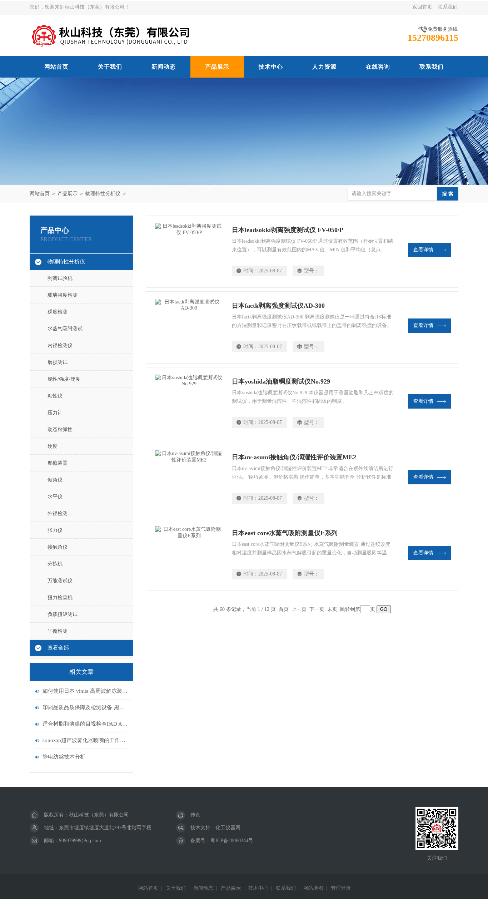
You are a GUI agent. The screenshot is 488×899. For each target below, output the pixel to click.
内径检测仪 (60, 345)
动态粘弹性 (60, 429)
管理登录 (341, 888)
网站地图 (313, 888)
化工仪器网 (227, 827)
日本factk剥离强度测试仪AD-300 (278, 305)
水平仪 (55, 496)
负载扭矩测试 (63, 614)
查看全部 (58, 648)
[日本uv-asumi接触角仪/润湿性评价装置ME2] (189, 479)
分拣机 (55, 564)
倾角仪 (55, 480)
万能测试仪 (60, 580)
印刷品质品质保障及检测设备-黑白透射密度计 (85, 707)
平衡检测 (58, 631)
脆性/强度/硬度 (64, 379)
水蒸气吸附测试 (65, 328)
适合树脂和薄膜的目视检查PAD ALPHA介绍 (85, 724)
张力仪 (55, 530)
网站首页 (56, 67)
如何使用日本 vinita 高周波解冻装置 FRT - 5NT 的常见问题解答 (85, 691)
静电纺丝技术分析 (64, 757)
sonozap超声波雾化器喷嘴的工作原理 (85, 740)
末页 (332, 609)
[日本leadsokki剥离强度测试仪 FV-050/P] (189, 251)
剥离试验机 (60, 278)
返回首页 (422, 7)
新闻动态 (163, 67)
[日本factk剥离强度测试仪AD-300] (189, 327)
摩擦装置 (58, 463)
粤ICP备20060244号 (231, 840)
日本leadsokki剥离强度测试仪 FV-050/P (287, 229)
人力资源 (324, 67)
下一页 (316, 609)
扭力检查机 (60, 597)
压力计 (55, 412)
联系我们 (448, 7)
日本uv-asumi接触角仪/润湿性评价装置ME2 (294, 457)
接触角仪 (58, 547)
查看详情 (423, 249)
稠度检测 (58, 312)
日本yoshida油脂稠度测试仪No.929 (281, 381)
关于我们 (110, 67)
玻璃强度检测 (63, 295)
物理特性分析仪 (102, 193)
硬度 (53, 446)
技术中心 (271, 67)
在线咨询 (378, 67)
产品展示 (217, 67)
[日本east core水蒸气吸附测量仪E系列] (189, 554)
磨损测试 (58, 362)
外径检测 (58, 513)
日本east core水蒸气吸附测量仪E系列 (285, 533)
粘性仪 (55, 396)
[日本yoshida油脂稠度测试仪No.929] (189, 403)
